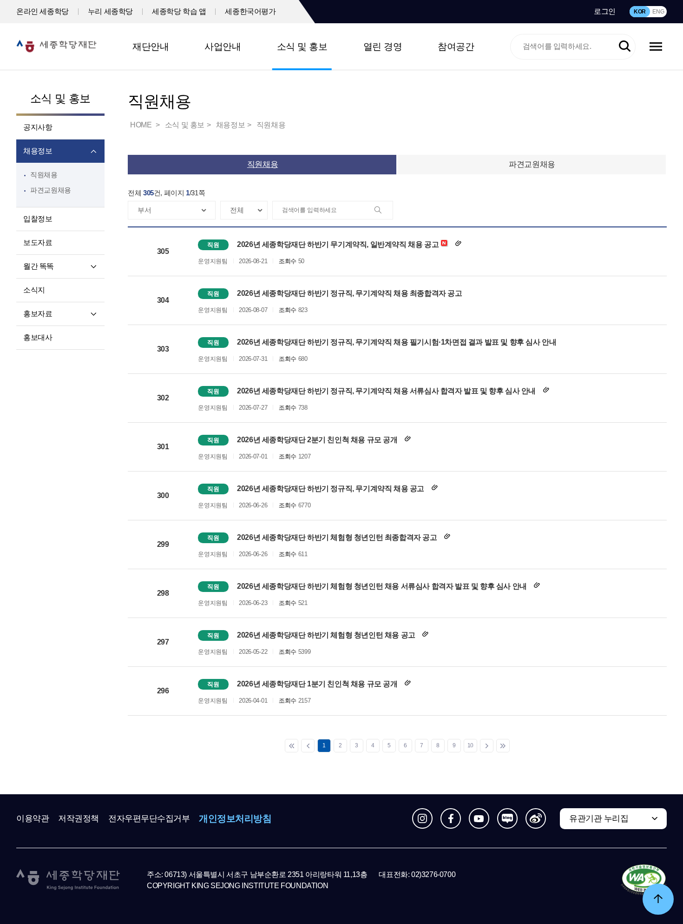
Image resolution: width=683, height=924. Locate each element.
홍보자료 (37, 314)
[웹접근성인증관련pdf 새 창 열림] (644, 880)
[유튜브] (479, 818)
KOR (640, 11)
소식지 (34, 290)
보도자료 (37, 242)
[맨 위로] (658, 899)
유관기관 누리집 (598, 818)
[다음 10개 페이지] (486, 745)
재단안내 (150, 46)
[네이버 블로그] (507, 818)
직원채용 (44, 175)
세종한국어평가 (250, 11)
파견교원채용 (50, 190)
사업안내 (222, 46)
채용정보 (37, 151)
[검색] (383, 210)
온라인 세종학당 (42, 11)
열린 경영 (382, 46)
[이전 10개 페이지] (308, 745)
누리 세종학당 (110, 11)
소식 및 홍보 (302, 46)
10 (470, 745)
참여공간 (456, 46)
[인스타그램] (422, 818)
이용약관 (32, 818)
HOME (141, 125)
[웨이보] (535, 818)
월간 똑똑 (38, 266)
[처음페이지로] (291, 745)
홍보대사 (37, 337)
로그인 (605, 11)
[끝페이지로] (503, 745)
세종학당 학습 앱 (179, 11)
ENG (658, 11)
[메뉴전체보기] (656, 46)
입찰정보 (37, 219)
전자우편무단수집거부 (149, 818)
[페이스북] (450, 818)
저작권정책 (78, 818)
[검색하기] (624, 46)
